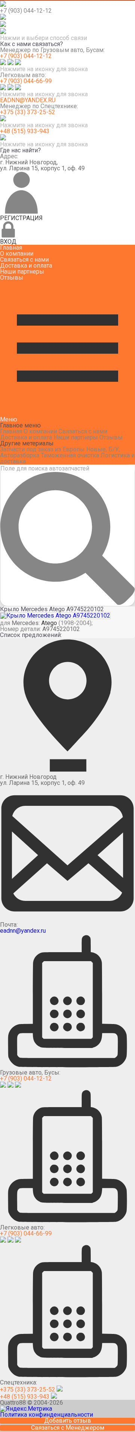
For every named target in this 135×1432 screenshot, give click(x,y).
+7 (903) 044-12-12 (26, 56)
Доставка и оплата (26, 265)
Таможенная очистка (70, 455)
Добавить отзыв (67, 1421)
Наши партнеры (22, 271)
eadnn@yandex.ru (28, 100)
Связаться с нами (24, 259)
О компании (16, 253)
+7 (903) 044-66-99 (26, 81)
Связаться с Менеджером (67, 1428)
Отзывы (11, 277)
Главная (11, 247)
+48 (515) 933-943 (25, 131)
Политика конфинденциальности (46, 1414)
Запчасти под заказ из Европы (42, 449)
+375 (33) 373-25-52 (27, 112)
